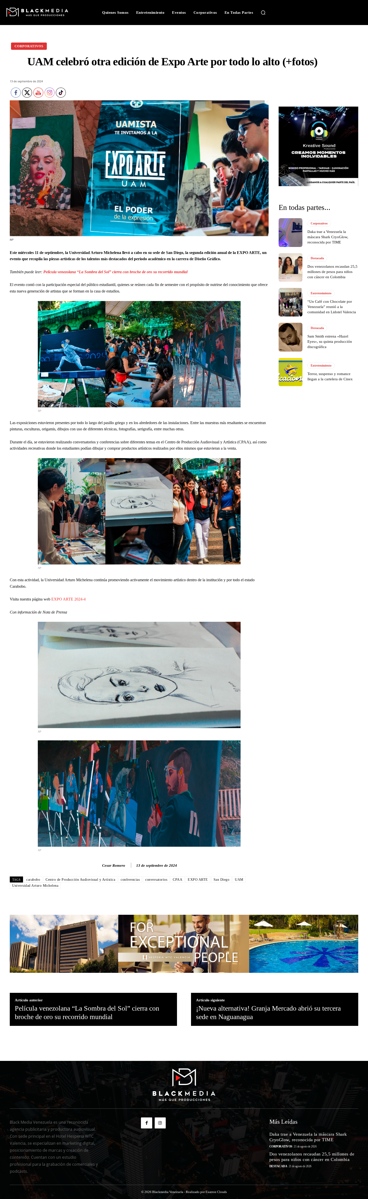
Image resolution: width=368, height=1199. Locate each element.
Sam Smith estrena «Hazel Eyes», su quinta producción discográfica (329, 341)
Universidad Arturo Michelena (35, 885)
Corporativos (29, 46)
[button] (263, 13)
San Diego (222, 879)
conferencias (130, 879)
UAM (239, 879)
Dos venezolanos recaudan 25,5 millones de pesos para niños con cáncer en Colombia (332, 271)
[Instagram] (160, 1122)
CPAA (177, 879)
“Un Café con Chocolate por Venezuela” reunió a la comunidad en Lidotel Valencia (331, 306)
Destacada (317, 258)
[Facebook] (146, 1122)
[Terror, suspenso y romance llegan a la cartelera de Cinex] (290, 372)
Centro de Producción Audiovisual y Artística (80, 879)
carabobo (33, 879)
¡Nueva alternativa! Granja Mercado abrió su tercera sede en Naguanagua (268, 1012)
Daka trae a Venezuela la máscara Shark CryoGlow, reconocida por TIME (327, 237)
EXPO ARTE (198, 879)
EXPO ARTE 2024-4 (68, 599)
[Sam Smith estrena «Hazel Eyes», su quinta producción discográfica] (290, 337)
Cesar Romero (113, 865)
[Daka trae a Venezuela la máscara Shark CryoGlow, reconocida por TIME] (290, 232)
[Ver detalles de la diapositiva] (318, 146)
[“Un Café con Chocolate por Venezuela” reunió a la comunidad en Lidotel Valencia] (290, 302)
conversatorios (156, 879)
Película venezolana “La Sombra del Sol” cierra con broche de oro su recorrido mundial (115, 272)
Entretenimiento (321, 293)
